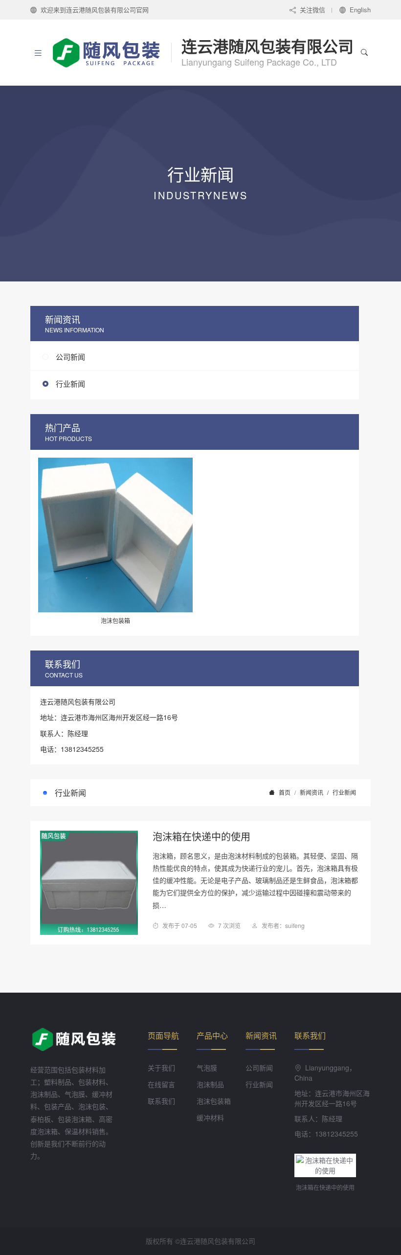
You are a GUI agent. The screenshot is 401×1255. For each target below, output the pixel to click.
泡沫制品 (210, 1084)
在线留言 (161, 1084)
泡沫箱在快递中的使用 (201, 836)
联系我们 (161, 1101)
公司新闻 (70, 356)
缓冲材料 (210, 1117)
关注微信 (312, 9)
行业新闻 (70, 383)
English (360, 9)
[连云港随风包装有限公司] (110, 52)
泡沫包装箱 (214, 1101)
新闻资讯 (311, 792)
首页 (284, 792)
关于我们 (161, 1067)
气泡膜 (207, 1067)
